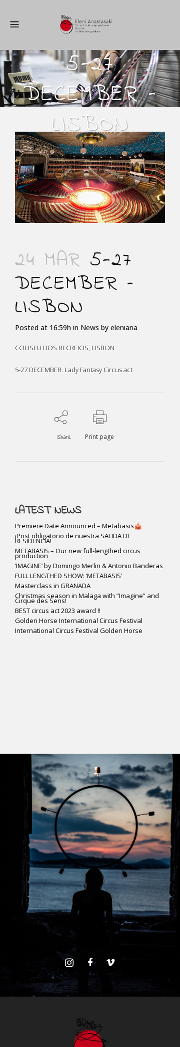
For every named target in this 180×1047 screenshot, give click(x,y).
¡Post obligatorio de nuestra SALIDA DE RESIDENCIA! (73, 538)
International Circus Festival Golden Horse (78, 630)
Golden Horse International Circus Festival (78, 620)
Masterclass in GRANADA (52, 585)
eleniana (124, 327)
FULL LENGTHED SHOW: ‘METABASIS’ (68, 575)
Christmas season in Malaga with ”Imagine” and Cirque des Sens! (87, 598)
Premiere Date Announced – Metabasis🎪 (78, 525)
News (89, 327)
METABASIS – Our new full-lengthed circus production (77, 553)
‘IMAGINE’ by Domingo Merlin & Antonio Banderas (89, 565)
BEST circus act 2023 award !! (57, 610)
